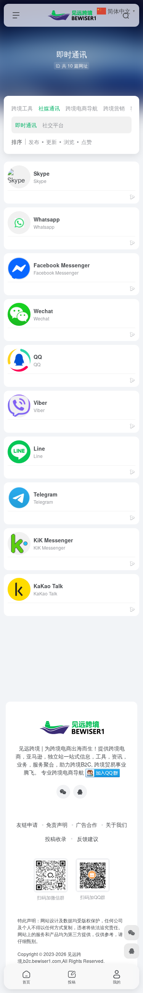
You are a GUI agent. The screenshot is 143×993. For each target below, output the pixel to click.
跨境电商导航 (82, 108)
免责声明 (56, 824)
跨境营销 (114, 108)
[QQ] (80, 792)
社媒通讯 (49, 108)
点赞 (86, 142)
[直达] (132, 196)
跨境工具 (22, 108)
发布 (34, 142)
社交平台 (53, 125)
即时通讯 (26, 125)
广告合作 (86, 824)
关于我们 (116, 824)
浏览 (69, 142)
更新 (51, 142)
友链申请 (27, 824)
